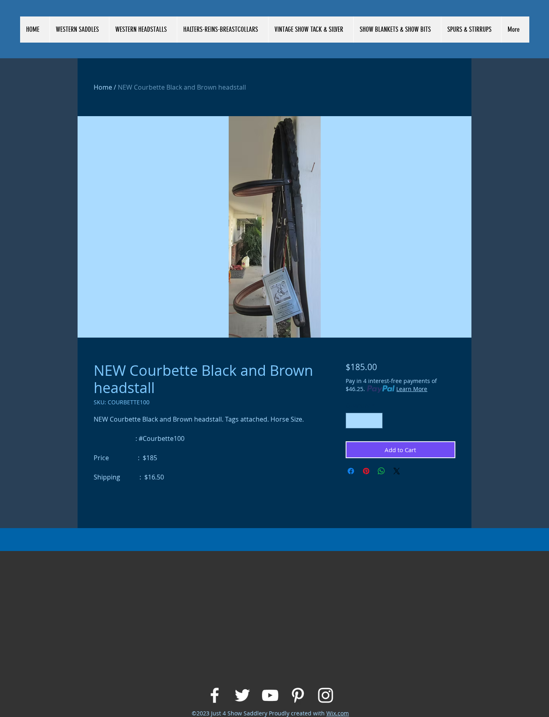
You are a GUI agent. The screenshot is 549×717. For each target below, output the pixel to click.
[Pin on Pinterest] (366, 471)
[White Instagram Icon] (325, 695)
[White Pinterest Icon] (298, 695)
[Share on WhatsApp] (381, 471)
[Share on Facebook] (351, 471)
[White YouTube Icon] (270, 695)
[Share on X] (397, 471)
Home (103, 87)
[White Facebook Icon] (215, 695)
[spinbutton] (364, 420)
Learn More (411, 389)
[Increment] (376, 420)
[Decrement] (352, 420)
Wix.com (337, 713)
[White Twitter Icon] (242, 695)
